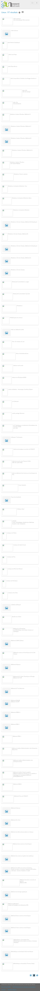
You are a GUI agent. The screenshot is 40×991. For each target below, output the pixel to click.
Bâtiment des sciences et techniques (22, 844)
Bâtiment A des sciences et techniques (21, 927)
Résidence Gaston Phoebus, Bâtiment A (22, 150)
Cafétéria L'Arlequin (16, 604)
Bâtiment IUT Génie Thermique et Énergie (24, 676)
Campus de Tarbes (11, 533)
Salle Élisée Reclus (12, 66)
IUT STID (15, 428)
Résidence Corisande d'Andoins (21, 210)
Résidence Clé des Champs (18, 269)
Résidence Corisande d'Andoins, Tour (17, 186)
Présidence (19, 305)
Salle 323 (24, 90)
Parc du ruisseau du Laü (18, 341)
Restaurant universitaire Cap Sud (21, 293)
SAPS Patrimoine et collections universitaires (24, 987)
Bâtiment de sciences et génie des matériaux (22, 855)
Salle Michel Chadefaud (14, 42)
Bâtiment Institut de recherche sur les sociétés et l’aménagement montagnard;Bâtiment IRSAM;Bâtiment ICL (25, 775)
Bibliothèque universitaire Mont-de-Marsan (22, 951)
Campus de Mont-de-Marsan (15, 568)
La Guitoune (15, 401)
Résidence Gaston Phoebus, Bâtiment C (21, 126)
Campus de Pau (11, 556)
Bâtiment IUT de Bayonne (17, 688)
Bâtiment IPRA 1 (17, 736)
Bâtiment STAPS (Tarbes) (17, 640)
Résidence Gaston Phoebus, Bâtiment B (21, 138)
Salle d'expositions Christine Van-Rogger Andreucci (23, 78)
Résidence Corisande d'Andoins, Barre (21, 198)
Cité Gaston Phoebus (15, 163)
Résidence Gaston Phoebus (17, 162)
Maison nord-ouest (18, 365)
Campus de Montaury (11, 580)
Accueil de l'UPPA (5, 987)
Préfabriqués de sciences (16, 317)
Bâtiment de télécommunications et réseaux (22, 832)
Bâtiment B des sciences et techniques (21, 915)
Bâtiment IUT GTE (17, 677)
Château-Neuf (20, 509)
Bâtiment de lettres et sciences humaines (21, 867)
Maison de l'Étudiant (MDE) (19, 377)
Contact (3, 989)
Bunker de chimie (16, 616)
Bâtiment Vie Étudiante (19, 628)
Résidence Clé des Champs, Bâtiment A (21, 257)
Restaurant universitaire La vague (20, 281)
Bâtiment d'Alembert (13, 903)
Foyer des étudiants (16, 497)
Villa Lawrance (17, 18)
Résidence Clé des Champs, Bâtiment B (18, 234)
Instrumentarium (17, 103)
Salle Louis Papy (13, 54)
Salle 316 (15, 102)
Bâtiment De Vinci (15, 820)
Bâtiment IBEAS (17, 784)
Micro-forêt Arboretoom (22, 353)
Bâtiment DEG (23, 882)
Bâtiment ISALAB (15, 700)
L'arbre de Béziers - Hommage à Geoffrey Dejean (20, 389)
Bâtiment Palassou (15, 664)
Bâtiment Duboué (15, 808)
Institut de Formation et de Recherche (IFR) (18, 905)
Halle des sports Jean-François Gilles (21, 461)
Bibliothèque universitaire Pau (21, 939)
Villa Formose (14, 30)
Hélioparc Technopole (16, 437)
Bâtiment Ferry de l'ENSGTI (21, 796)
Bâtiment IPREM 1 (15, 712)
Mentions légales (12, 989)
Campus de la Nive (13, 592)
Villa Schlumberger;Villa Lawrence (21, 20)
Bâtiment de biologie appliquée (19, 891)
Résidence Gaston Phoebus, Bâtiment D (20, 114)
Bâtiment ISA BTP (15, 701)
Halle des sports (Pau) (17, 462)
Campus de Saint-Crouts (19, 545)
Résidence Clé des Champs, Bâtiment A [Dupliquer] (24, 245)
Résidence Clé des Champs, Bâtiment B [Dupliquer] (24, 222)
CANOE (14, 521)
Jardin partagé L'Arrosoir (18, 413)
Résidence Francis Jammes (20, 174)
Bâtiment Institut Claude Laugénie (22, 772)
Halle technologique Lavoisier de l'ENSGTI (24, 449)
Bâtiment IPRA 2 (15, 724)
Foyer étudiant (22, 485)
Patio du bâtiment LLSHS (17, 329)
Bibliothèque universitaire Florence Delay (23, 963)
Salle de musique (26, 91)
